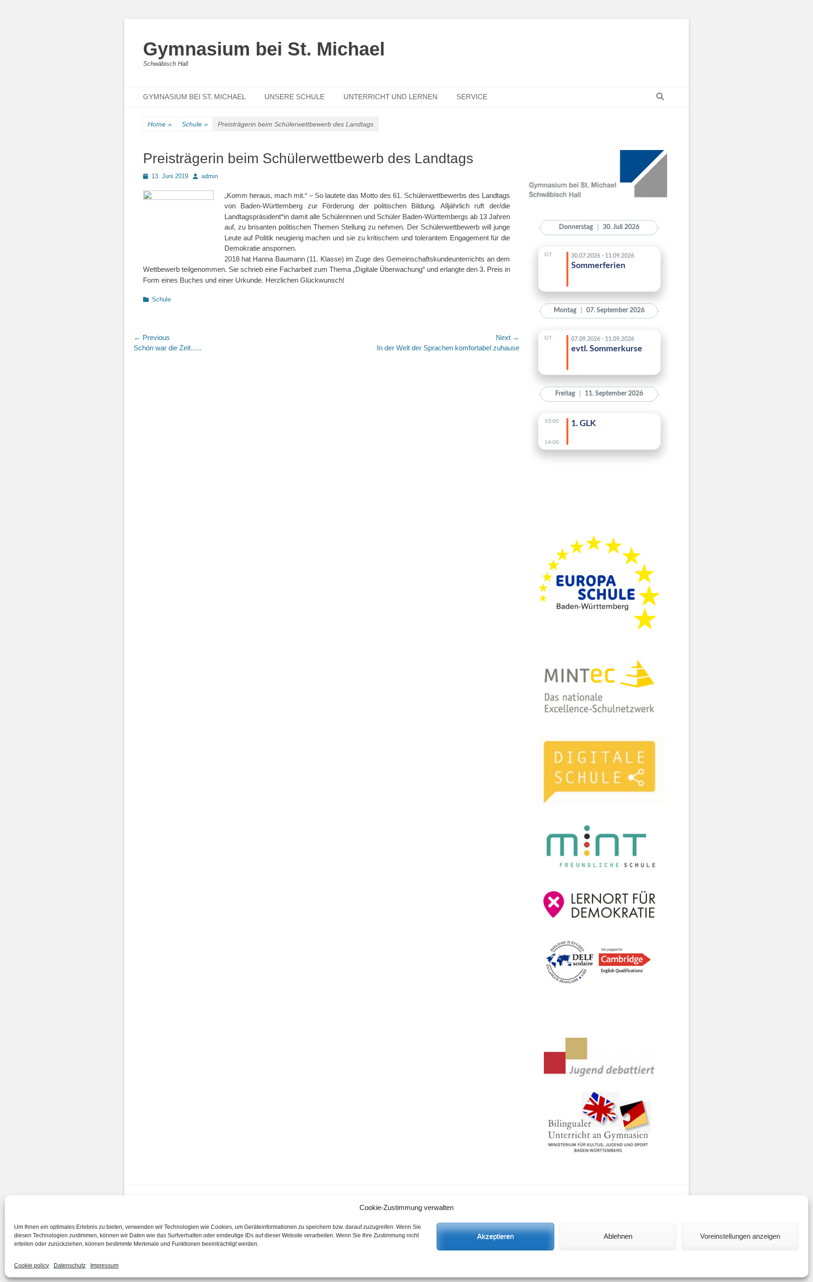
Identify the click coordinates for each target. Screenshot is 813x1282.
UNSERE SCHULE (294, 97)
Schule (195, 124)
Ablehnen (618, 1236)
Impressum (104, 1265)
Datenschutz (70, 1265)
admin (209, 176)
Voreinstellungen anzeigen (740, 1236)
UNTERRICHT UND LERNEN (390, 97)
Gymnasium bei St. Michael (264, 49)
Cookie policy (31, 1265)
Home (160, 124)
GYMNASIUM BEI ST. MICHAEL (194, 97)
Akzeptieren (495, 1236)
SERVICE (471, 97)
